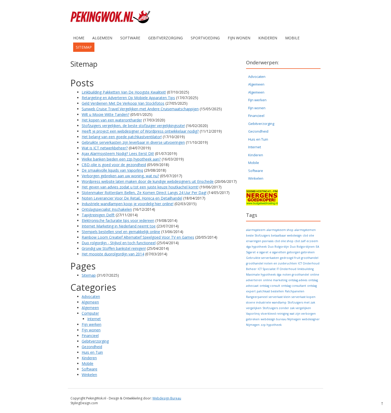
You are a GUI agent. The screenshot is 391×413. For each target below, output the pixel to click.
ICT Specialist (267, 269)
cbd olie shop (283, 241)
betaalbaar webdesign (286, 235)
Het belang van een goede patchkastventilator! (122, 136)
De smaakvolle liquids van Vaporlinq (112, 170)
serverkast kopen (303, 297)
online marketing (275, 280)
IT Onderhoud (286, 269)
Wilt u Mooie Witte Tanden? (105, 114)
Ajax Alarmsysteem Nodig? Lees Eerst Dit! (118, 153)
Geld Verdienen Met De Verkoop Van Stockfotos (123, 103)
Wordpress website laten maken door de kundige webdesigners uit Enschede (148, 181)
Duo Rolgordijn (278, 246)
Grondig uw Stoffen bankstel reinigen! (114, 248)
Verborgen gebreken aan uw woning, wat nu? (120, 175)
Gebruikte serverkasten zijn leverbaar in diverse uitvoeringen (133, 142)
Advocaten (91, 296)
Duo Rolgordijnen (302, 246)
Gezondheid (92, 346)
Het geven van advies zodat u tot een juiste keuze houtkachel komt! (140, 186)
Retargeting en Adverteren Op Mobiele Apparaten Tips (128, 97)
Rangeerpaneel (257, 297)
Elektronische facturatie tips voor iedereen (118, 220)
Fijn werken (91, 324)
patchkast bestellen (270, 291)
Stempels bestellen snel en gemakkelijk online (121, 231)
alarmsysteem (255, 230)
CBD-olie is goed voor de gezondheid (114, 164)
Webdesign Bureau (166, 398)
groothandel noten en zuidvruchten (271, 263)
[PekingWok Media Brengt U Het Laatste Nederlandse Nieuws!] (110, 27)
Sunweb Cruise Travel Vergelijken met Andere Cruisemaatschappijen (140, 108)
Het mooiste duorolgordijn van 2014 (113, 253)
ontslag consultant (293, 286)
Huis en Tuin (92, 352)
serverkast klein (279, 297)
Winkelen (89, 374)
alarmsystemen (305, 230)
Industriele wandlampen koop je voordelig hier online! (127, 203)
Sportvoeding (205, 37)
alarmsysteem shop (280, 230)
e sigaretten (277, 252)
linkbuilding (305, 269)
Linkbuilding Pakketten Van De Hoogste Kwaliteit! (124, 92)
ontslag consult (270, 286)
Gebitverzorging (165, 37)
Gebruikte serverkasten (262, 258)
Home (78, 37)
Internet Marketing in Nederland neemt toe (119, 226)
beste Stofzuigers (258, 235)
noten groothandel (295, 274)
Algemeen (102, 37)
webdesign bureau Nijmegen (281, 319)
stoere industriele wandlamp (266, 302)
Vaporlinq (253, 313)
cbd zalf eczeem (306, 241)
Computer (90, 313)
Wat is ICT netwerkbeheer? (105, 147)
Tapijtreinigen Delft (98, 214)
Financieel (90, 335)
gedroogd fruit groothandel (299, 258)
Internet (94, 318)
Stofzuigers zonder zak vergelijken (287, 308)
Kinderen (267, 37)
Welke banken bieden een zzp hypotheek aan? (121, 159)
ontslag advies (297, 280)
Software (130, 37)
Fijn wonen (239, 37)
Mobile (292, 37)
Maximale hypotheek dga (263, 274)
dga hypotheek (256, 246)
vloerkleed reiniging (275, 313)
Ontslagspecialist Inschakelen (107, 209)
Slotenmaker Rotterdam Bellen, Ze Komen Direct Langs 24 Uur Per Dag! (144, 192)
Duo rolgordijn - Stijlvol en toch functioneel (119, 242)
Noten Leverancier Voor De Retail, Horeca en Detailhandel (132, 198)
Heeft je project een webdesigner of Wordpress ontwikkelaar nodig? (140, 131)
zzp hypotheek (271, 325)
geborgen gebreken (301, 252)
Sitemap (84, 47)
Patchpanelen (294, 291)
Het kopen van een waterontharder (112, 120)
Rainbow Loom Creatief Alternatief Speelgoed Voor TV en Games (138, 237)
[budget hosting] (262, 204)
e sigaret (262, 252)
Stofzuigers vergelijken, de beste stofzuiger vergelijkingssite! (133, 125)
